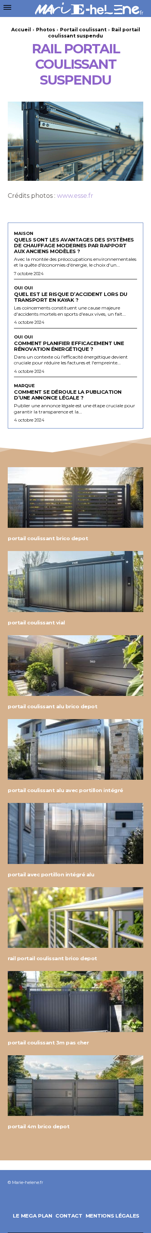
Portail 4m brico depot (38, 1126)
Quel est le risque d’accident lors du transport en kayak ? (70, 297)
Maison (23, 233)
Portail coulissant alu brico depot (52, 706)
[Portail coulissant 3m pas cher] (75, 1001)
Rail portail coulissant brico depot (52, 958)
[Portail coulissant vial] (75, 581)
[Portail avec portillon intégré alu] (75, 833)
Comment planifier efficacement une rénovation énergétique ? (69, 346)
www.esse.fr (75, 195)
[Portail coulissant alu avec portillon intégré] (75, 749)
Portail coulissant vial (36, 622)
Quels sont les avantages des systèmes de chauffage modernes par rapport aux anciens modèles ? (74, 245)
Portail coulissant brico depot (48, 538)
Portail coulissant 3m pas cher (48, 1042)
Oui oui (23, 288)
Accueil (21, 29)
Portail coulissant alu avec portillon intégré (65, 790)
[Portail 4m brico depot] (75, 1085)
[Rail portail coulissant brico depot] (75, 917)
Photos (45, 29)
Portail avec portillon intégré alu (51, 874)
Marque (24, 385)
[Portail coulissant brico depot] (75, 497)
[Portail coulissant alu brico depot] (75, 665)
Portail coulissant (83, 29)
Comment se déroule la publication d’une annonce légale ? (68, 395)
